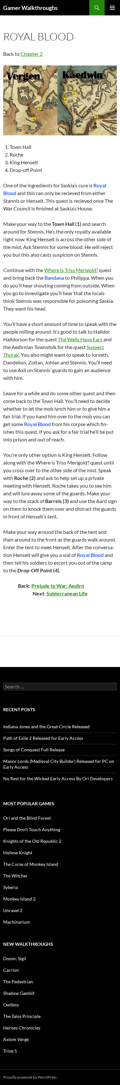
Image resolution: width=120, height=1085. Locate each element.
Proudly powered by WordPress (30, 1077)
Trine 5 (10, 1051)
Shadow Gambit (19, 993)
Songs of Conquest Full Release (34, 749)
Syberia (10, 887)
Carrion (11, 970)
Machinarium (16, 922)
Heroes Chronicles (21, 1027)
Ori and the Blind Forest (27, 818)
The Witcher (15, 875)
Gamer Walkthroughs (30, 7)
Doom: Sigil (14, 958)
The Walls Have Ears (80, 339)
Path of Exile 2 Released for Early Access (43, 738)
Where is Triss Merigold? (71, 270)
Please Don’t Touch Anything (31, 829)
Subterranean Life (67, 593)
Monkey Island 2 (19, 898)
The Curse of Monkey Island (30, 864)
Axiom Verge (16, 1039)
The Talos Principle (22, 1016)
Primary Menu (112, 7)
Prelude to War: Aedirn (57, 586)
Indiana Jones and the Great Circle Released (46, 726)
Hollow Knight (17, 852)
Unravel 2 (12, 910)
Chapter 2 (31, 54)
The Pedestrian (18, 981)
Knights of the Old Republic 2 (32, 841)
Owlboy (11, 1004)
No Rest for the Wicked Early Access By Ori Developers (58, 778)
